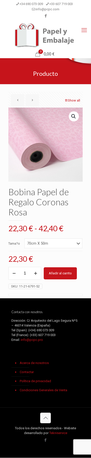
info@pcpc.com (47, 9)
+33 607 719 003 (61, 4)
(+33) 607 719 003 (43, 335)
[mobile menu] (84, 30)
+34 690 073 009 (31, 4)
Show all (74, 100)
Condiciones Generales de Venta (43, 390)
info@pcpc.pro (32, 340)
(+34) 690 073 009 (41, 330)
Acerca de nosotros (34, 363)
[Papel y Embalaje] (45, 35)
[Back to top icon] (45, 418)
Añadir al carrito (60, 273)
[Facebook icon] (46, 16)
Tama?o (14, 243)
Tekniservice (58, 433)
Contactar (27, 372)
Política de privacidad (35, 381)
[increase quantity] (35, 273)
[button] (74, 116)
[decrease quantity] (14, 273)
